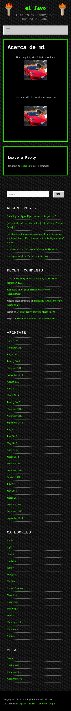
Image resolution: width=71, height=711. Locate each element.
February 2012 (14, 463)
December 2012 (14, 409)
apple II (10, 547)
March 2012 (13, 456)
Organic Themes (27, 703)
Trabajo (10, 615)
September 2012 (15, 422)
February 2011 (14, 504)
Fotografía (12, 574)
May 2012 (12, 443)
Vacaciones (12, 629)
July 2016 (12, 354)
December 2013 (14, 368)
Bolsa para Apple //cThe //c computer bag (27, 256)
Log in (10, 658)
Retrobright (12, 601)
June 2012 (12, 436)
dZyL (9, 278)
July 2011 (12, 484)
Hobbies (11, 581)
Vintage (10, 635)
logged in (25, 165)
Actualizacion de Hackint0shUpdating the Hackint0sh (33, 249)
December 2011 (14, 470)
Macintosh (12, 595)
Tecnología (12, 608)
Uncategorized (14, 622)
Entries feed (13, 665)
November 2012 (14, 415)
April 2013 (12, 388)
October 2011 (13, 477)
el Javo (35, 8)
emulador (11, 560)
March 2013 (13, 395)
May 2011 (12, 490)
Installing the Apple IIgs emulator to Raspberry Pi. (32, 216)
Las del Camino (15, 588)
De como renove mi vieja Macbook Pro (36, 311)
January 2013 (13, 402)
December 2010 (14, 511)
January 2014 (13, 361)
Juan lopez (12, 289)
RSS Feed (42, 703)
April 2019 (12, 340)
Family (10, 567)
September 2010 (15, 518)
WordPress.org (14, 678)
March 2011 (13, 497)
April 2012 (12, 449)
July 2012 (12, 429)
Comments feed (14, 672)
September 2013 (15, 374)
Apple (10, 540)
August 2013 (13, 381)
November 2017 (14, 347)
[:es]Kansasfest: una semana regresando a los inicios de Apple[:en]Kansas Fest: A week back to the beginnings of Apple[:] (35, 238)
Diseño (10, 554)
